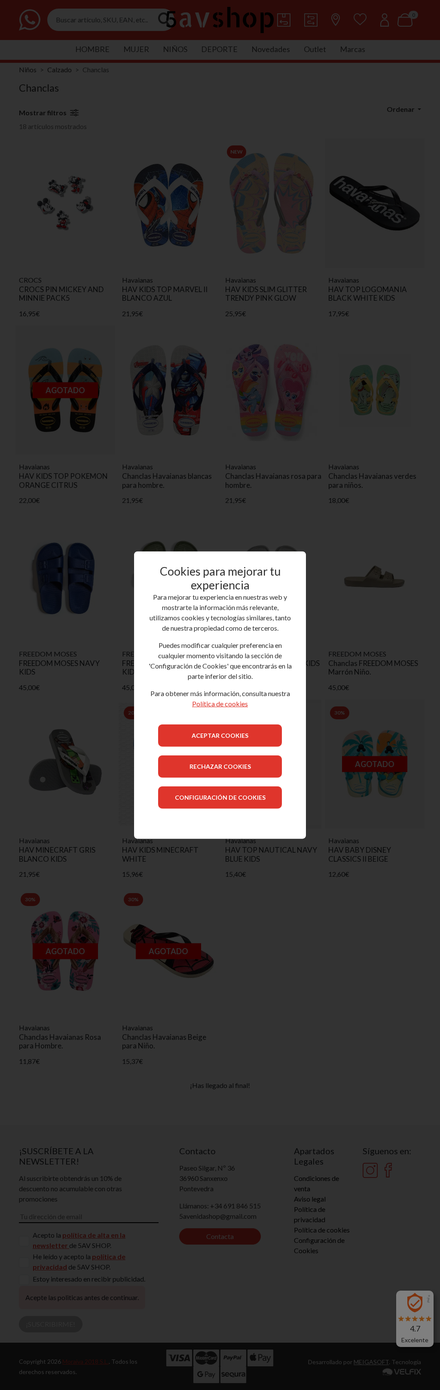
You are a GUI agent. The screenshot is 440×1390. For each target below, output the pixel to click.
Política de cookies (220, 704)
